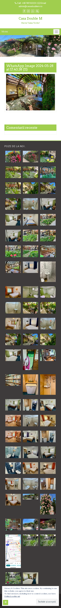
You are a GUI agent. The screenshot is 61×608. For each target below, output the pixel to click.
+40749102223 (29, 3)
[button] (13, 156)
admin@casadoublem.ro (30, 6)
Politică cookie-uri (12, 596)
